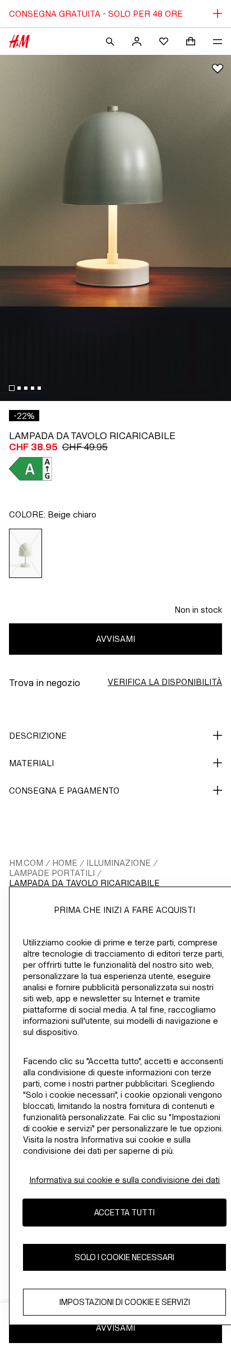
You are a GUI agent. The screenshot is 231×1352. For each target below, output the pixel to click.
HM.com (26, 863)
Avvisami (115, 639)
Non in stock (198, 609)
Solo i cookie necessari (124, 1257)
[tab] (12, 388)
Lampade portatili (52, 873)
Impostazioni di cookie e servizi (124, 1302)
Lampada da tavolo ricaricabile (84, 883)
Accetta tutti (124, 1212)
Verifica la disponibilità (165, 682)
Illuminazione (118, 863)
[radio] (26, 553)
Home (64, 863)
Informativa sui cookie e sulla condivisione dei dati (124, 1180)
